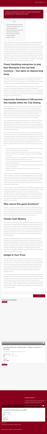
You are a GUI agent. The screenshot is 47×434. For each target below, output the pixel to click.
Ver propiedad (23, 336)
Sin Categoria (20, 16)
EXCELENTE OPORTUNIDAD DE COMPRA (15, 410)
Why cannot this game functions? (13, 33)
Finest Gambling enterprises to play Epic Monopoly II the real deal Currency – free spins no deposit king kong (14, 26)
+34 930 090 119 (40, 2)
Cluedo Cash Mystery (10, 35)
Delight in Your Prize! (10, 37)
